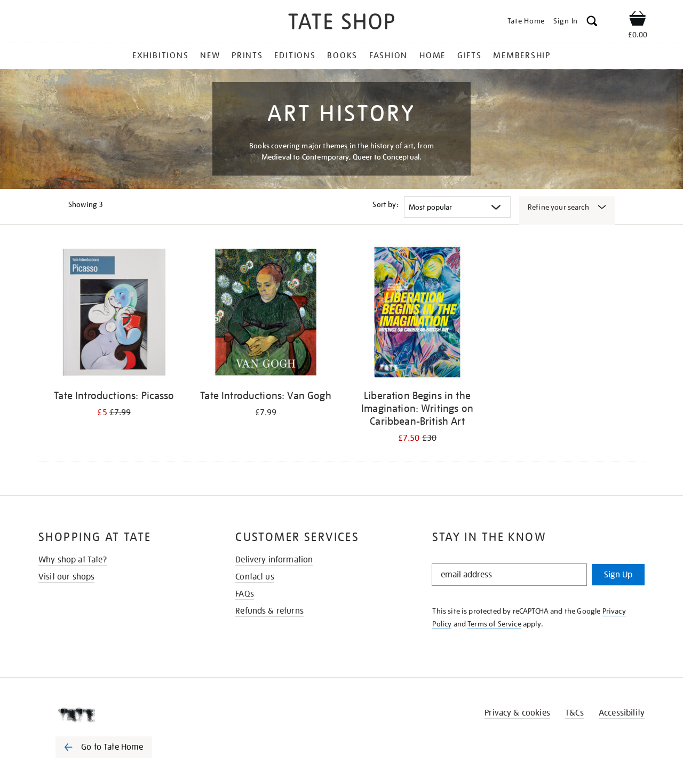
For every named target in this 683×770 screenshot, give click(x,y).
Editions (294, 55)
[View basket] (638, 20)
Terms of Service (494, 624)
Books (342, 55)
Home (432, 55)
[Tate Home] (122, 715)
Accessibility (622, 713)
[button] (592, 22)
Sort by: (385, 204)
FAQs (244, 594)
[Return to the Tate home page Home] (341, 23)
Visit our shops (66, 576)
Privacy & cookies (517, 713)
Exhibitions (160, 55)
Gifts (469, 55)
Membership (522, 55)
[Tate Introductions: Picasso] (114, 314)
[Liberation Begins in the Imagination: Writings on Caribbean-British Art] (417, 314)
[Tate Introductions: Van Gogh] (265, 314)
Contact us (254, 576)
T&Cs (574, 713)
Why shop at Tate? (72, 559)
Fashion (388, 55)
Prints (247, 55)
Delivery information (274, 559)
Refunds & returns (269, 611)
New (210, 55)
